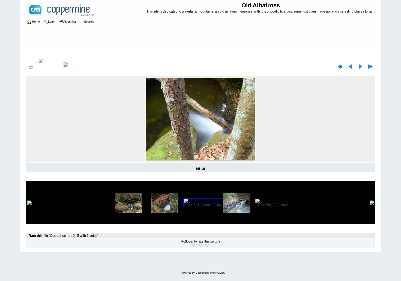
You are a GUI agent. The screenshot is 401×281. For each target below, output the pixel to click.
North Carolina (87, 53)
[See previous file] (350, 67)
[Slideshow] (71, 66)
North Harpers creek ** (118, 53)
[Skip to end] (370, 67)
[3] (200, 245)
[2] (197, 245)
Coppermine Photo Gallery (210, 272)
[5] (208, 245)
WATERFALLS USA (58, 53)
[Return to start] (340, 67)
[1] (193, 245)
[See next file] (360, 67)
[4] (204, 245)
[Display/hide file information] (48, 66)
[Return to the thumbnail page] (31, 67)
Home (35, 53)
